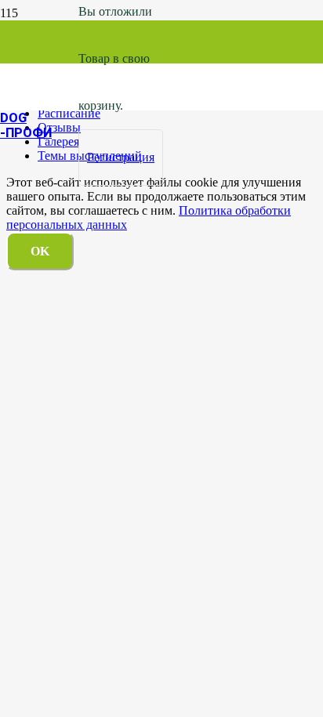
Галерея (58, 141)
